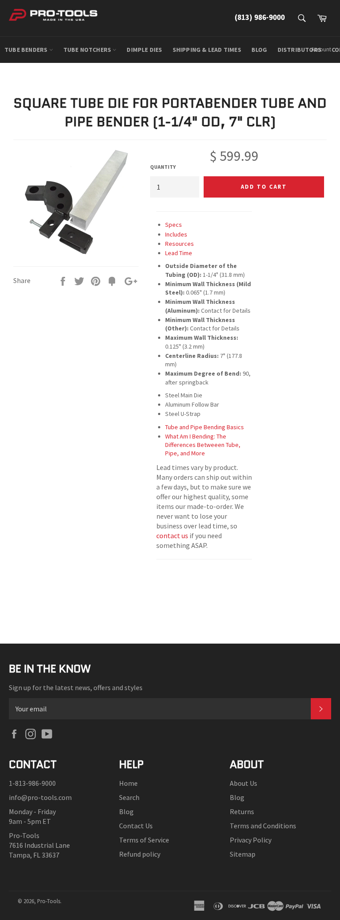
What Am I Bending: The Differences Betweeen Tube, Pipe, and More (202, 445)
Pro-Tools (48, 900)
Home (128, 783)
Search (129, 797)
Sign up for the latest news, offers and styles (76, 687)
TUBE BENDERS (26, 50)
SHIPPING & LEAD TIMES (207, 50)
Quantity (163, 166)
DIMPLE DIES (144, 50)
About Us (243, 783)
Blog (126, 811)
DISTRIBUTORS (299, 50)
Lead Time (178, 253)
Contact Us (136, 825)
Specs (173, 225)
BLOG (259, 50)
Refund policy (139, 854)
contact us (172, 535)
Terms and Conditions (263, 825)
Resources (179, 244)
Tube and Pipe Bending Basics (204, 427)
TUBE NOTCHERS (88, 50)
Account (321, 49)
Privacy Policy (250, 839)
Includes (176, 234)
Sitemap (242, 854)
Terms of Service (144, 839)
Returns (242, 811)
